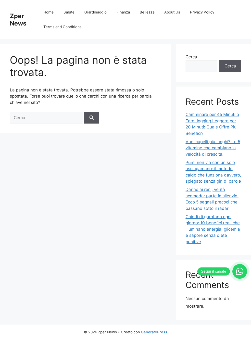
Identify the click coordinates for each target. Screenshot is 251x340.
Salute (69, 12)
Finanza (123, 12)
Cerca (191, 56)
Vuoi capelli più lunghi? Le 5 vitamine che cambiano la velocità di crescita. (213, 148)
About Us (172, 12)
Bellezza (147, 12)
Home (48, 12)
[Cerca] (91, 118)
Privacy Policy (202, 12)
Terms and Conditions (62, 27)
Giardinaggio (95, 12)
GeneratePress (154, 332)
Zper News (18, 19)
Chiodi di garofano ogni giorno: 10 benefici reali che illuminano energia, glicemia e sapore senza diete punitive (213, 229)
